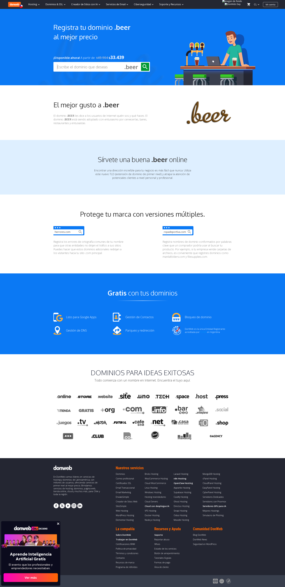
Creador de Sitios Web (126, 501)
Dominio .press (221, 396)
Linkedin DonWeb (80, 505)
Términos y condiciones (127, 553)
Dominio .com (133, 410)
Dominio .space (182, 396)
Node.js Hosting (152, 519)
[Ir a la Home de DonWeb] (14, 4)
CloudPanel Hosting (212, 483)
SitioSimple (121, 506)
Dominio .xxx (68, 436)
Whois (157, 544)
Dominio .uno (143, 396)
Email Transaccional (125, 487)
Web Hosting (122, 510)
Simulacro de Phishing (213, 515)
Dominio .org (108, 410)
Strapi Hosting (180, 510)
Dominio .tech (163, 396)
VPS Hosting (150, 510)
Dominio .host (201, 396)
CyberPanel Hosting (212, 492)
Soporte (158, 534)
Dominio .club (97, 436)
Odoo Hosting (180, 515)
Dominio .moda (100, 423)
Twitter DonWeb (62, 505)
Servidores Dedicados (213, 497)
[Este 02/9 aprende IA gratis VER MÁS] (232, 3)
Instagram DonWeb (74, 505)
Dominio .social (221, 410)
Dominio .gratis (86, 410)
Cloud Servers (151, 501)
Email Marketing (123, 492)
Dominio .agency (216, 436)
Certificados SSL (123, 483)
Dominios (120, 474)
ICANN (203, 331)
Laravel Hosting (181, 474)
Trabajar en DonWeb (126, 539)
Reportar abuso (162, 539)
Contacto (120, 557)
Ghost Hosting (180, 501)
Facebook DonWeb (56, 505)
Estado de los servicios (165, 548)
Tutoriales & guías (162, 557)
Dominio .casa (180, 423)
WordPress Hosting (125, 515)
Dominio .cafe (138, 423)
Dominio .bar (181, 410)
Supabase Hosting (182, 492)
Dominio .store (84, 396)
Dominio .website (105, 396)
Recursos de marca (125, 562)
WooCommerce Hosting (156, 478)
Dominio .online (63, 396)
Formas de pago (162, 562)
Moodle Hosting (181, 519)
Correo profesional (125, 478)
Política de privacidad (126, 548)
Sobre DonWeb (123, 534)
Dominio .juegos (64, 423)
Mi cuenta (270, 4)
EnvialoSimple (122, 497)
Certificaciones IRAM (125, 544)
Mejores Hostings (211, 510)
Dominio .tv (82, 423)
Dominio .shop (222, 423)
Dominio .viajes (201, 410)
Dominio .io (201, 423)
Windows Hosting (153, 492)
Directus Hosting (181, 506)
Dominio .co (127, 436)
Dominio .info (159, 410)
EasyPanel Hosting (211, 487)
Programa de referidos (126, 567)
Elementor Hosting (125, 519)
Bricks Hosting (151, 474)
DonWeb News (200, 539)
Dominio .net (157, 423)
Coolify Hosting (181, 497)
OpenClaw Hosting (183, 483)
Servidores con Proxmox (214, 501)
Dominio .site (124, 396)
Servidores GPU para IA (214, 506)
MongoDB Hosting (211, 474)
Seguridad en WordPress (205, 544)
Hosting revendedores (155, 497)
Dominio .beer (154, 436)
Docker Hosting (152, 515)
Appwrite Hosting (182, 487)
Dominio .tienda (64, 410)
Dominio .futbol (119, 423)
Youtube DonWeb (68, 505)
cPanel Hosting (210, 478)
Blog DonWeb (199, 534)
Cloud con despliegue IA (157, 506)
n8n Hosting (180, 478)
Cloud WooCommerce (155, 483)
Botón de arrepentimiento (167, 553)
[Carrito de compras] (248, 4)
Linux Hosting (151, 487)
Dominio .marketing (184, 436)
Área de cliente (161, 567)
